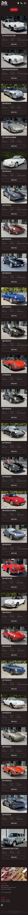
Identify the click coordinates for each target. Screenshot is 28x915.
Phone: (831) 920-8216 (6, 892)
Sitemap (16, 913)
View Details (14, 44)
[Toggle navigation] (25, 3)
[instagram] (2, 905)
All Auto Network (16, 911)
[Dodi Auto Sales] (4, 3)
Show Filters (14, 9)
